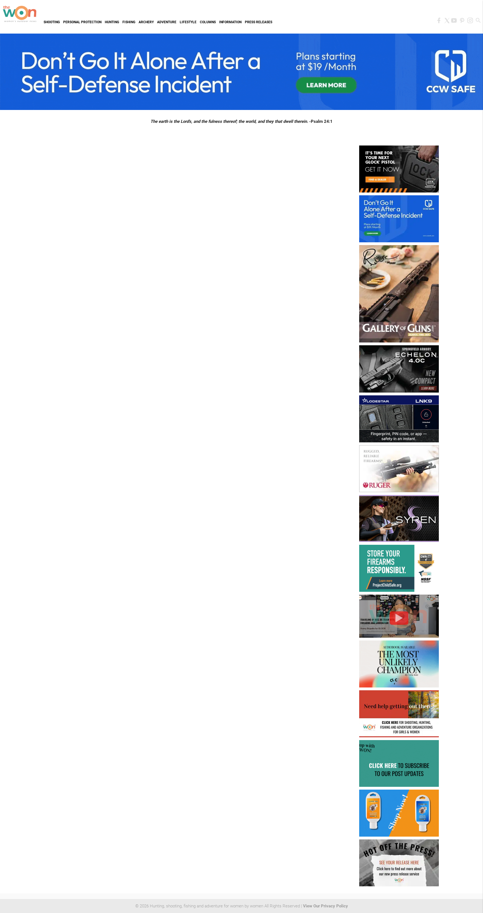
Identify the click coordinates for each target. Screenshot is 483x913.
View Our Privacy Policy (325, 906)
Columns (208, 22)
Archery (146, 22)
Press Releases (258, 22)
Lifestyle (188, 22)
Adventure (166, 22)
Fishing (128, 22)
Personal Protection (82, 22)
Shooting (52, 22)
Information (230, 22)
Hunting (112, 22)
